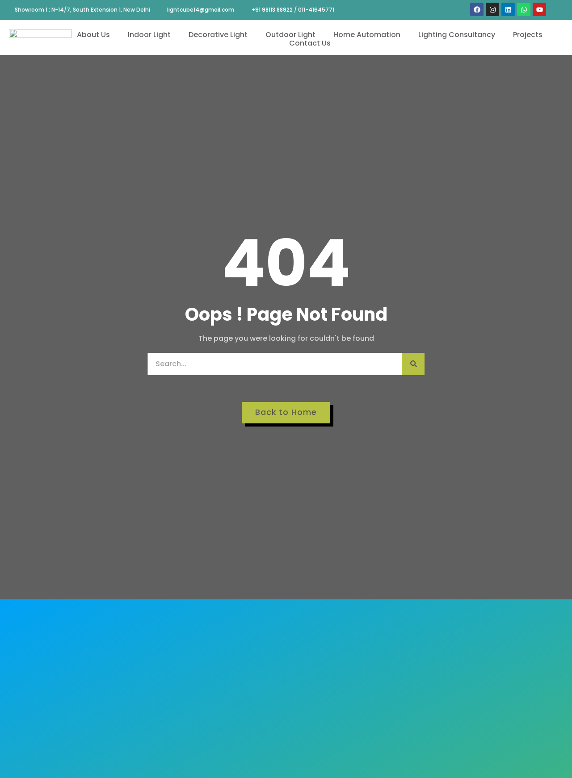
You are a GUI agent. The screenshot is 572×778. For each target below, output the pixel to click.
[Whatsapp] (523, 9)
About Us (93, 34)
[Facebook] (477, 9)
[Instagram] (492, 9)
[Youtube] (539, 9)
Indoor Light (149, 34)
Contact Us (310, 43)
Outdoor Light (290, 34)
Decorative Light (218, 34)
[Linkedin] (508, 9)
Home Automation (366, 34)
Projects (528, 34)
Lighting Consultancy (456, 34)
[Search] (413, 364)
